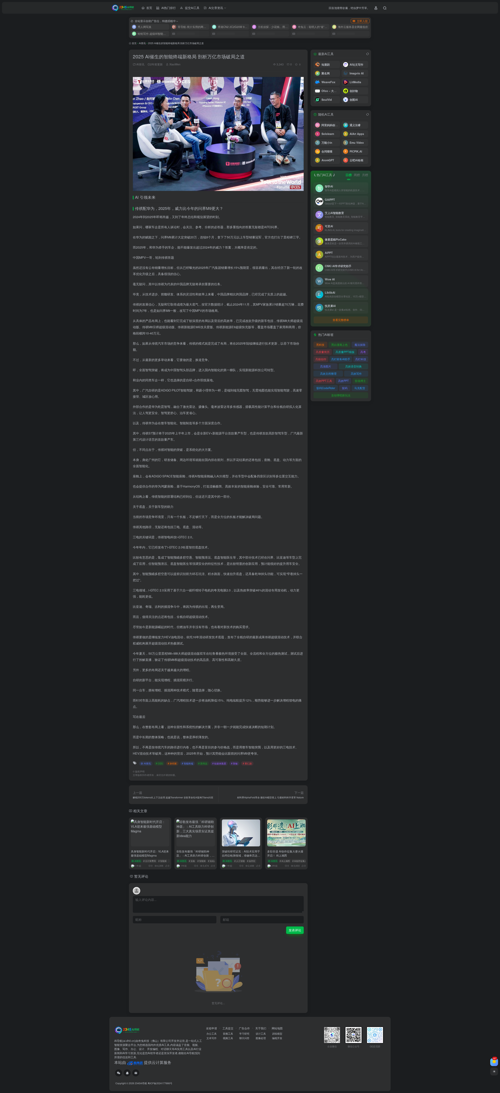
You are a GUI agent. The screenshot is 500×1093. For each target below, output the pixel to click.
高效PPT (343, 381)
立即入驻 (362, 21)
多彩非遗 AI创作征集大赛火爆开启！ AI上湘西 (285, 853)
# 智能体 (162, 860)
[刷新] (367, 54)
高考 (363, 352)
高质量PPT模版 (345, 352)
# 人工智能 (239, 860)
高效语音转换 (353, 366)
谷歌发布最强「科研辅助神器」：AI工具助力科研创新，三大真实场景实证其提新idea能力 (195, 855)
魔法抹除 (359, 345)
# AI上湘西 (285, 860)
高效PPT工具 (324, 381)
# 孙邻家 (172, 763)
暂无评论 (141, 876)
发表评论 (295, 930)
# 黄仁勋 (247, 763)
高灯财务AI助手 (340, 359)
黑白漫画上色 (339, 345)
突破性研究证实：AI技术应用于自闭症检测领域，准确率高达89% (241, 855)
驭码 (344, 388)
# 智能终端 (187, 763)
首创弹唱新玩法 (340, 395)
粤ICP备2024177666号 (160, 1083)
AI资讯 (142, 43)
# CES (159, 763)
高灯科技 (360, 359)
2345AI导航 (141, 1083)
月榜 (365, 175)
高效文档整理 (328, 373)
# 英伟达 (202, 763)
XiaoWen (174, 64)
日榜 (349, 175)
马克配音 (359, 388)
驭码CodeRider (325, 388)
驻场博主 (360, 381)
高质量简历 (322, 352)
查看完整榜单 (341, 320)
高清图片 (325, 366)
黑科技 (320, 345)
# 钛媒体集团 (219, 763)
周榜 (357, 175)
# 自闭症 (251, 860)
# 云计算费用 (149, 860)
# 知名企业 (213, 860)
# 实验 (192, 860)
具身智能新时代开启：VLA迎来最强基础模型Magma (150, 853)
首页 (134, 43)
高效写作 (356, 373)
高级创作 (320, 359)
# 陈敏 (234, 763)
